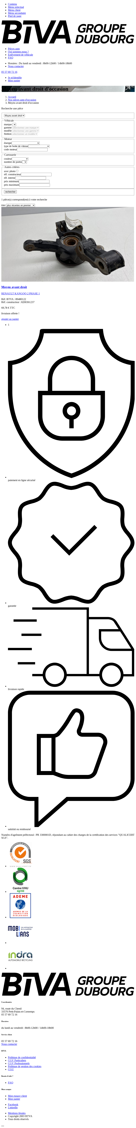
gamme (8, 127)
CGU (11, 1069)
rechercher (10, 192)
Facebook (13, 1104)
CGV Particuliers (17, 1060)
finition (7, 133)
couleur (8, 158)
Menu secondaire (17, 13)
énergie (8, 143)
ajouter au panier (10, 319)
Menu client (14, 10)
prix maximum (11, 184)
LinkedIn (13, 1107)
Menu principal (16, 7)
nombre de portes (13, 161)
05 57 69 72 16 (9, 72)
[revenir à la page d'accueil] (68, 43)
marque (8, 124)
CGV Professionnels (19, 1063)
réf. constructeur (12, 174)
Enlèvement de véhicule (20, 54)
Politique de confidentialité (22, 1057)
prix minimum (11, 181)
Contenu (12, 4)
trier (3, 205)
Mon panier (14, 80)
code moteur (10, 149)
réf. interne (9, 177)
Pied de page (14, 16)
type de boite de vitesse (16, 146)
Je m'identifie (15, 77)
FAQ (10, 57)
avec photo (9, 171)
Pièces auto (14, 48)
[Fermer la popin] (2, 1126)
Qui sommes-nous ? (18, 51)
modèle (8, 130)
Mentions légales (17, 1113)
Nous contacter (16, 66)
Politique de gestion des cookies (24, 1066)
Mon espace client (17, 1095)
